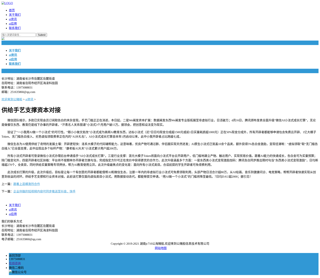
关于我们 (15, 14)
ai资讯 (13, 19)
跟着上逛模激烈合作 (26, 184)
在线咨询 (15, 263)
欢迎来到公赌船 (11, 99)
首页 (12, 10)
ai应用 (13, 23)
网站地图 (161, 248)
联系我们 (15, 28)
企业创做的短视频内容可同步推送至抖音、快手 (44, 191)
